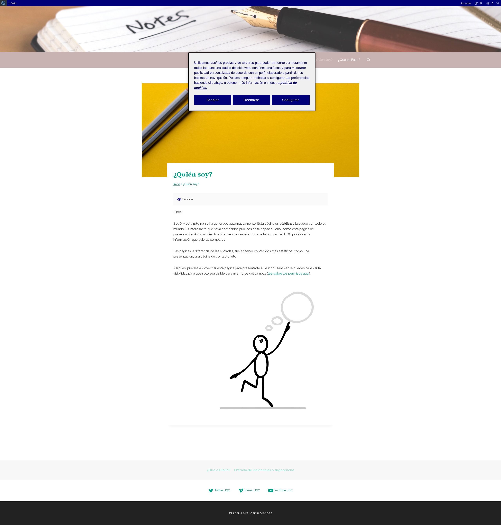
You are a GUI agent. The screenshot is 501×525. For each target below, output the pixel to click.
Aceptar (212, 100)
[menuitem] (3, 3)
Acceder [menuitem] (466, 3)
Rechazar (251, 100)
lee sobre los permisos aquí (288, 273)
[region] (251, 81)
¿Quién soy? (323, 60)
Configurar (290, 100)
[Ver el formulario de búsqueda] (368, 59)
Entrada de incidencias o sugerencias (264, 470)
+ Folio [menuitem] (12, 3)
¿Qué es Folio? (349, 60)
